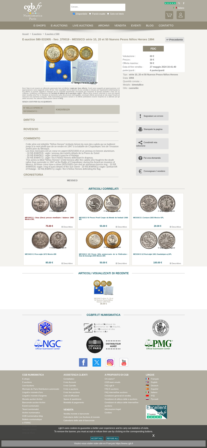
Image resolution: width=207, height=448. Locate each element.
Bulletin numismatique (32, 419)
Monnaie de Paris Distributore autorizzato (40, 389)
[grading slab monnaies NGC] (48, 345)
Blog (150, 25)
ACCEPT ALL (96, 438)
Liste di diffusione (71, 396)
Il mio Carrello (70, 385)
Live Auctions (28, 385)
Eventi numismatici (30, 406)
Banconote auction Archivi (33, 402)
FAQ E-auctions (112, 389)
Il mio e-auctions (71, 389)
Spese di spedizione (72, 399)
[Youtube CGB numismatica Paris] (124, 362)
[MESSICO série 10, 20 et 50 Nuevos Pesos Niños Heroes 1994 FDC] (71, 84)
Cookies (108, 412)
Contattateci (69, 379)
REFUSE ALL (112, 438)
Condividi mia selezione (146, 144)
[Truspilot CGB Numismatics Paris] (170, 3)
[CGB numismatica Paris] (32, 20)
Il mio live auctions (72, 392)
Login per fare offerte (78, 88)
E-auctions (59, 25)
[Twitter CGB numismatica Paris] (97, 362)
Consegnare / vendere (154, 171)
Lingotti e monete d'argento (34, 396)
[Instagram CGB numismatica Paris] (110, 362)
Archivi (103, 25)
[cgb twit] (178, 3)
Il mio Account (70, 382)
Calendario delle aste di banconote (79, 420)
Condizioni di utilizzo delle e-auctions (121, 399)
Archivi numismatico (31, 412)
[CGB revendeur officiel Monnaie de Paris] (103, 345)
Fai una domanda (152, 158)
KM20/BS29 (63, 109)
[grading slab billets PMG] (159, 344)
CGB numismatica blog (32, 416)
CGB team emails (112, 382)
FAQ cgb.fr (109, 385)
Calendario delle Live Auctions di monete (82, 417)
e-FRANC (26, 423)
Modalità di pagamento (74, 402)
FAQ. (61, 98)
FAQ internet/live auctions (116, 392)
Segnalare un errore (153, 116)
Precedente (176, 39)
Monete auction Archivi (32, 399)
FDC (153, 48)
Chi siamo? (110, 379)
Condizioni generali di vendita (118, 396)
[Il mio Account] (181, 18)
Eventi (136, 25)
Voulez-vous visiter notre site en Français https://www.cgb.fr (103, 443)
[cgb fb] (183, 3)
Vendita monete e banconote (76, 414)
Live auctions (83, 25)
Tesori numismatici (30, 409)
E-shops (40, 25)
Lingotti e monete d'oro (32, 392)
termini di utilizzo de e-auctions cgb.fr (66, 93)
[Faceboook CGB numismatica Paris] (83, 362)
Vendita (120, 25)
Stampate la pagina (153, 129)
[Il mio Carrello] (169, 18)
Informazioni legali (113, 409)
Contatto (166, 25)
